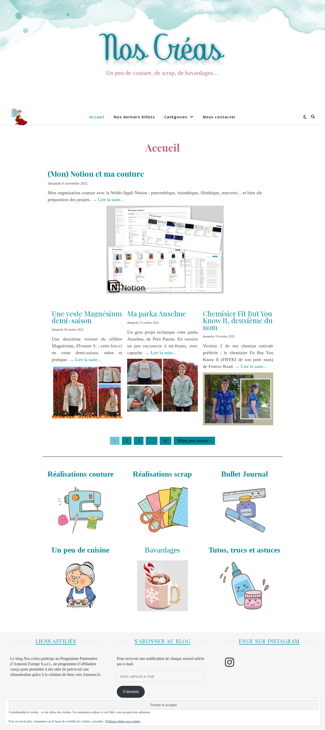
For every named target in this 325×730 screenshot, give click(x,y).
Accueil (96, 116)
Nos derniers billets (134, 116)
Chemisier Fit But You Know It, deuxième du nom (238, 320)
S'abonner (131, 691)
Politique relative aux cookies (122, 721)
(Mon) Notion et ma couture (96, 174)
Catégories (175, 116)
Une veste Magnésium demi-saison (87, 317)
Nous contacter (219, 116)
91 (166, 441)
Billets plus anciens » (194, 441)
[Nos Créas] (162, 49)
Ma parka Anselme (156, 313)
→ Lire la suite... (108, 199)
